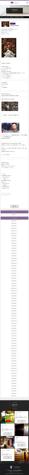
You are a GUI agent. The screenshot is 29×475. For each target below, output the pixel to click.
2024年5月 (13, 245)
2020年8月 (13, 355)
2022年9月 (13, 295)
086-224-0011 (18, 415)
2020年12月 (14, 345)
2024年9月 (13, 235)
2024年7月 (13, 240)
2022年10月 (14, 293)
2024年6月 (13, 243)
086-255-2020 (15, 471)
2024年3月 (13, 250)
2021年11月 (14, 320)
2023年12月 (14, 258)
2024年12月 (14, 228)
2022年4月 (13, 308)
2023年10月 (14, 263)
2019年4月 (13, 388)
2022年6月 (13, 303)
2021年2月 (13, 340)
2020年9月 (13, 353)
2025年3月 (13, 220)
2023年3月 (13, 280)
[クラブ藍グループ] (14, 3)
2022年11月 (14, 290)
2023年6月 (13, 273)
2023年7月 (13, 270)
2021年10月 (14, 323)
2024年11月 (14, 230)
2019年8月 (13, 378)
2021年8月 (13, 328)
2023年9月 (13, 265)
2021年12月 (14, 318)
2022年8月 (13, 298)
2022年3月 (13, 310)
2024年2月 (13, 253)
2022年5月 (13, 305)
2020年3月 (13, 360)
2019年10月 (14, 373)
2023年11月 (14, 260)
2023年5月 (13, 275)
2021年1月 (13, 343)
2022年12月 (14, 288)
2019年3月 (13, 390)
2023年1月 (13, 285)
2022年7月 (13, 300)
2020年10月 (14, 350)
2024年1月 (13, 255)
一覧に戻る (14, 206)
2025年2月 (13, 223)
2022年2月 (13, 313)
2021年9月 (13, 325)
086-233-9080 (5, 453)
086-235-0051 (5, 428)
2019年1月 (13, 395)
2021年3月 (13, 338)
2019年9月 (13, 375)
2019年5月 (13, 385)
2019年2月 (13, 393)
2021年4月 (13, 335)
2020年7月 (13, 358)
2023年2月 (13, 283)
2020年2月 (13, 363)
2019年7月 (13, 380)
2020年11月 (14, 348)
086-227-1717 (18, 440)
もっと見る (21, 421)
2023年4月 (13, 278)
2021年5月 (13, 333)
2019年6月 (13, 383)
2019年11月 (14, 370)
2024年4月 (13, 248)
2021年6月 (13, 330)
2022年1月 (13, 315)
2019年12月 (14, 368)
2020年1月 (13, 365)
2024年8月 (13, 238)
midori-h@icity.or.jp (6, 193)
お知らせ (14, 214)
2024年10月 (14, 233)
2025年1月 (13, 225)
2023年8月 (13, 268)
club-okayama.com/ (6, 194)
